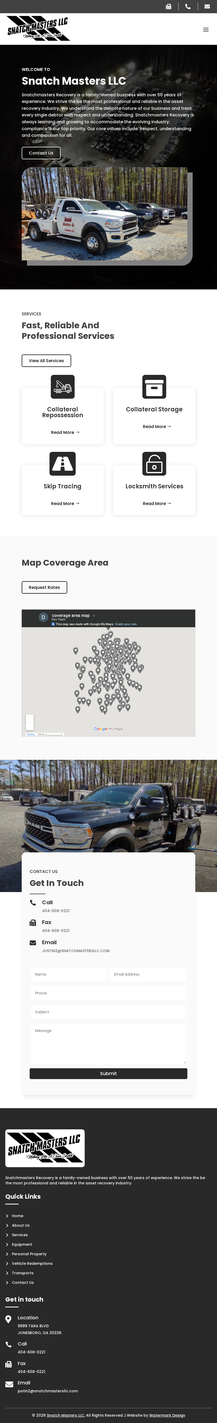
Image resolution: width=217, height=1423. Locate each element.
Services (20, 1235)
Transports (23, 1273)
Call (22, 1343)
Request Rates (44, 587)
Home (17, 1216)
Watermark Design (167, 1415)
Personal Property (29, 1254)
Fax (22, 1363)
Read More (62, 432)
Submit (108, 1073)
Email (24, 1382)
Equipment (22, 1244)
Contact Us (41, 153)
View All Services (46, 361)
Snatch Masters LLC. (66, 1415)
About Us (21, 1225)
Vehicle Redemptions (32, 1263)
